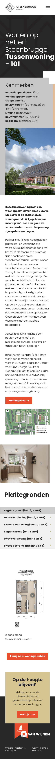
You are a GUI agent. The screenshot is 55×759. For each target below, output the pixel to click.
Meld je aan (27, 714)
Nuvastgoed (10, 750)
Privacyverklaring (39, 748)
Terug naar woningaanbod (27, 656)
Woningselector (18, 400)
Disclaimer (36, 750)
